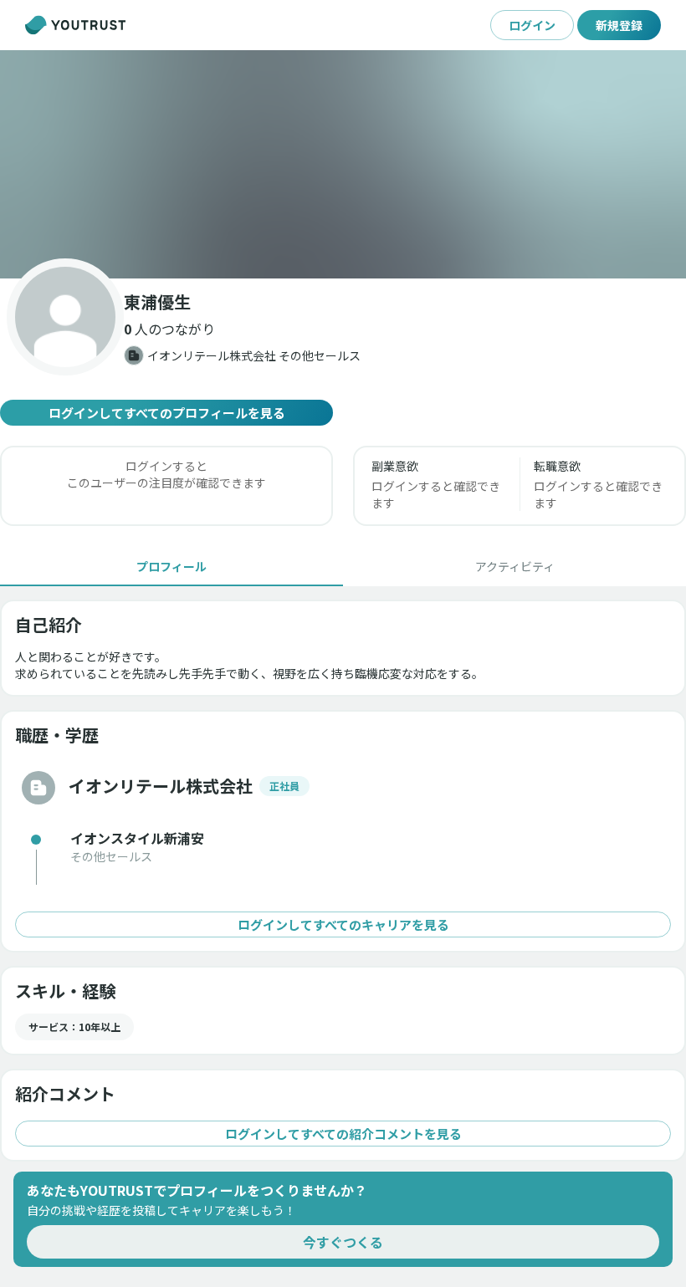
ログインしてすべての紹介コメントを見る (343, 1133)
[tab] (171, 566)
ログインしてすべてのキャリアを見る (343, 924)
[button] (343, 164)
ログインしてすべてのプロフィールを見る (167, 412)
